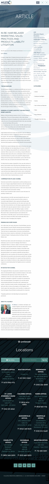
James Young (36, 60)
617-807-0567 (25, 378)
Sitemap (43, 476)
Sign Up (44, 360)
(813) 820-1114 (41, 406)
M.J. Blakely (4, 53)
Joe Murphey (36, 62)
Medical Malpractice (37, 68)
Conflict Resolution (38, 47)
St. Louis (35, 75)
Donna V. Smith (36, 54)
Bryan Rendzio (36, 43)
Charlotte (35, 45)
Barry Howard (36, 41)
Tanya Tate (36, 77)
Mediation (41, 66)
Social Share (29, 51)
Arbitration (37, 40)
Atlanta (43, 40)
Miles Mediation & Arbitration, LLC (15, 476)
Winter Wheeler (36, 80)
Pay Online (11, 360)
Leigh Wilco (35, 66)
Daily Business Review (37, 51)
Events (36, 101)
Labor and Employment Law (39, 64)
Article (24, 51)
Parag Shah (44, 71)
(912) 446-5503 (25, 455)
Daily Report (37, 53)
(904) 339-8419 (25, 428)
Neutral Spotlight (37, 71)
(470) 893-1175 (9, 382)
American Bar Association (39, 38)
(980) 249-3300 (9, 455)
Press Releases (38, 114)
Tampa (44, 75)
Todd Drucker (36, 79)
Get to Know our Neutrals (40, 105)
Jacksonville (45, 58)
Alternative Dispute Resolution (39, 35)
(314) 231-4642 (9, 409)
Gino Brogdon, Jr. (36, 58)
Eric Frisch (42, 56)
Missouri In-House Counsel (38, 69)
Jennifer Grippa (42, 60)
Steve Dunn (40, 75)
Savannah (38, 73)
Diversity (42, 53)
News (36, 110)
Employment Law (37, 56)
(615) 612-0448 (42, 431)
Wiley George (40, 79)
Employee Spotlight (43, 54)
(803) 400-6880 (25, 403)
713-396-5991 (42, 450)
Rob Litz (35, 73)
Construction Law (37, 49)
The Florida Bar (40, 77)
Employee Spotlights (39, 96)
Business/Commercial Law (43, 43)
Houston (41, 58)
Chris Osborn (39, 45)
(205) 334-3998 (42, 384)
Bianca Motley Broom (42, 41)
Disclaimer (37, 476)
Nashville (45, 69)
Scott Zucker (43, 73)
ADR (35, 32)
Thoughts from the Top (40, 119)
